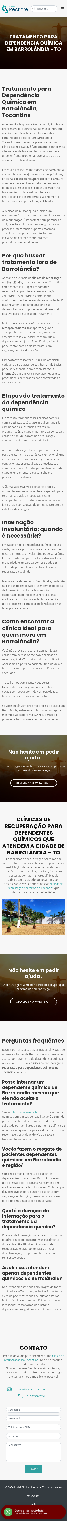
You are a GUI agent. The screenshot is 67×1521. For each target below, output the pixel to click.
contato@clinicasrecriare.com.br (35, 1389)
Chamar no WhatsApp (33, 783)
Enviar (34, 1469)
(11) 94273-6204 (35, 1396)
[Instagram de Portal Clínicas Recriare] (33, 1504)
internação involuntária (26, 1112)
